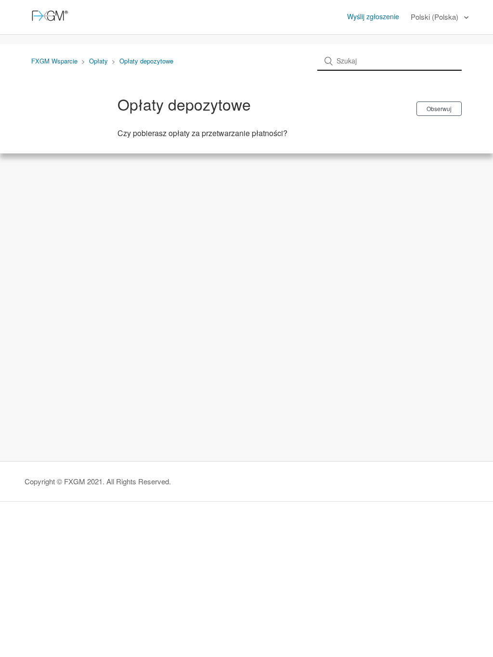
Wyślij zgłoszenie (373, 16)
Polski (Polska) (435, 17)
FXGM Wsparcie (54, 60)
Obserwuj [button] (439, 108)
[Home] (48, 21)
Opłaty (98, 60)
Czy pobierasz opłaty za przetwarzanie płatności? (202, 133)
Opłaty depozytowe (146, 60)
